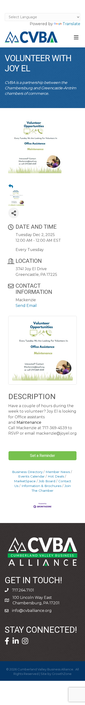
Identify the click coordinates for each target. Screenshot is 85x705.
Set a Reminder (42, 456)
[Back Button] (10, 186)
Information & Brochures (41, 486)
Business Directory (27, 472)
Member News (58, 472)
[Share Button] (13, 213)
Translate (71, 24)
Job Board (47, 481)
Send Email (26, 305)
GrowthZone (62, 674)
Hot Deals (56, 476)
